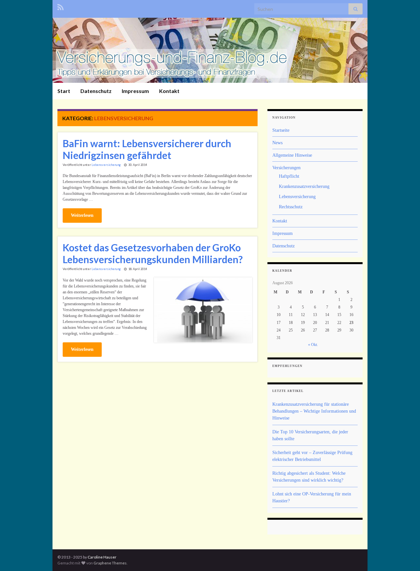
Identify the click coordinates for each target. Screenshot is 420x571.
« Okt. (313, 344)
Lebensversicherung (106, 165)
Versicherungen (286, 167)
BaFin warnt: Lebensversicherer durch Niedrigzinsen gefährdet (147, 149)
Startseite (280, 130)
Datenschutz (96, 91)
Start (63, 91)
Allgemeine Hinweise (292, 155)
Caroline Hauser (102, 557)
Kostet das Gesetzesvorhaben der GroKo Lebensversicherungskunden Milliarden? (153, 253)
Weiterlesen (82, 215)
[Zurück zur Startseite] (210, 50)
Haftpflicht (289, 176)
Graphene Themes (110, 562)
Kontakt (169, 91)
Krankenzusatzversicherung (304, 186)
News (277, 142)
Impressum (135, 91)
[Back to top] (405, 556)
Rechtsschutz (291, 206)
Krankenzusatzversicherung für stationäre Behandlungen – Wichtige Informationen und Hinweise (314, 411)
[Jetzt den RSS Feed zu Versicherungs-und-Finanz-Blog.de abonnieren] (60, 6)
